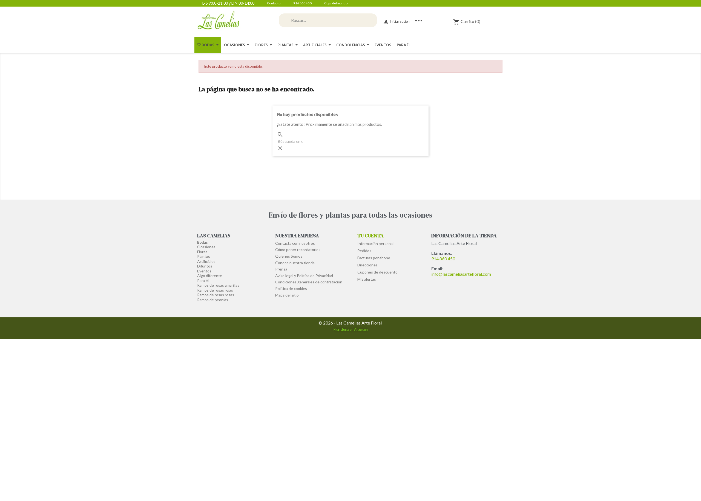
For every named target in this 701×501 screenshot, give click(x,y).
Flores (202, 251)
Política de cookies (291, 288)
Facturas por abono (373, 257)
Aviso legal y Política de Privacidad (304, 275)
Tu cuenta (370, 235)
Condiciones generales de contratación (308, 282)
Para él (203, 280)
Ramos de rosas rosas (215, 294)
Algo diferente (209, 275)
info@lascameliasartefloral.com (461, 274)
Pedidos (364, 250)
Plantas (203, 256)
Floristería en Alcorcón (351, 329)
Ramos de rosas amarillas (218, 285)
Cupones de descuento (377, 272)
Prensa (281, 269)
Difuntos (204, 266)
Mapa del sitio (287, 295)
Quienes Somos (288, 256)
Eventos (204, 271)
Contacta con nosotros (295, 243)
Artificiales (206, 261)
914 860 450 (443, 258)
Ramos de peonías (212, 299)
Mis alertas (366, 279)
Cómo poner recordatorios (297, 249)
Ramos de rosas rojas (215, 290)
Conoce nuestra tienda (295, 262)
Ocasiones (206, 246)
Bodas (202, 242)
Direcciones (367, 265)
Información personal (375, 243)
